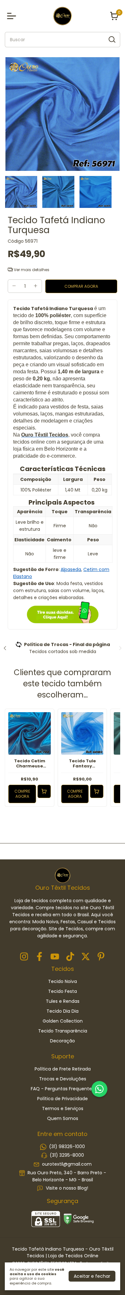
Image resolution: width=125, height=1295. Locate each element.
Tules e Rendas (62, 1001)
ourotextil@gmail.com (67, 1164)
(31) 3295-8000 (67, 1155)
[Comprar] (44, 791)
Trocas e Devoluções (62, 1079)
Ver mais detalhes (31, 269)
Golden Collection (63, 1021)
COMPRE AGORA (22, 793)
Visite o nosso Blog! (67, 1188)
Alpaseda (71, 569)
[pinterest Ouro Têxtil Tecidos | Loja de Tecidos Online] (101, 956)
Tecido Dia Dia (62, 1011)
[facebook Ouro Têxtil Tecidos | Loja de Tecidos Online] (39, 956)
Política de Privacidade (62, 1098)
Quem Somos (62, 1118)
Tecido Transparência (62, 1031)
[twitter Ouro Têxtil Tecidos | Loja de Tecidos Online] (86, 956)
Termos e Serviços (62, 1108)
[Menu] (13, 16)
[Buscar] (111, 39)
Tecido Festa (62, 991)
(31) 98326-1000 (67, 1146)
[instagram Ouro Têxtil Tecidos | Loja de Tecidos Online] (24, 956)
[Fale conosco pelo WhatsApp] (99, 1089)
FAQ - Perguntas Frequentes (62, 1089)
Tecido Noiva (62, 981)
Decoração (62, 1041)
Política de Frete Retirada (63, 1069)
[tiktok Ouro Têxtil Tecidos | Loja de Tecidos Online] (70, 956)
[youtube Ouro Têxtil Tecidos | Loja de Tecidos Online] (55, 956)
